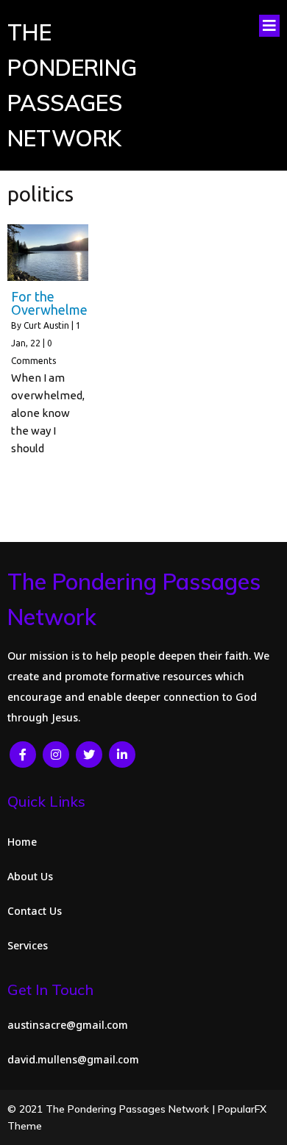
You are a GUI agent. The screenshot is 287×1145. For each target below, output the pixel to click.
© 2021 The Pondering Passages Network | (112, 1109)
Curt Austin (46, 325)
